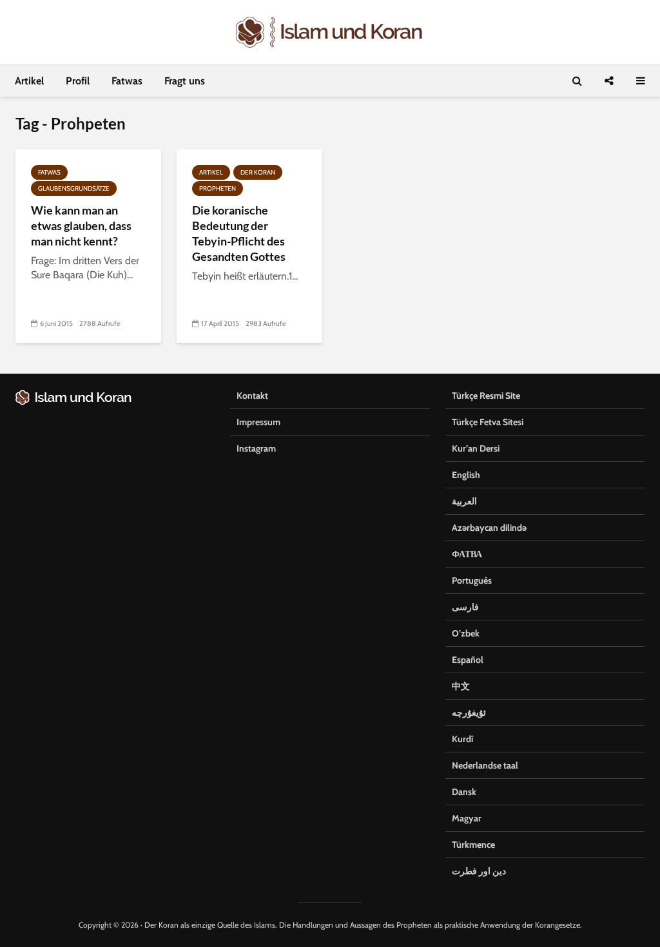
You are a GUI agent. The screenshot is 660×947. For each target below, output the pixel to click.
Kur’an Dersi (476, 448)
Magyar (466, 818)
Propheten (217, 188)
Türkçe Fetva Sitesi (487, 422)
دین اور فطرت (479, 871)
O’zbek (466, 633)
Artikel (29, 81)
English (466, 475)
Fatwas (127, 81)
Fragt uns (184, 81)
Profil (78, 81)
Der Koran (257, 172)
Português (472, 580)
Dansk (464, 792)
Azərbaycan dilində (489, 527)
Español (467, 659)
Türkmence (473, 844)
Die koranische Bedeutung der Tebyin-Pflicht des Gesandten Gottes (239, 233)
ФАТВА (467, 554)
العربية (464, 501)
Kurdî (462, 739)
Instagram (256, 448)
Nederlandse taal (485, 765)
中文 (461, 686)
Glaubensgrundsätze (74, 188)
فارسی (465, 607)
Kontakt (252, 395)
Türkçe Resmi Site (486, 395)
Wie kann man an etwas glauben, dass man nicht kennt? (81, 225)
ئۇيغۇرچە (469, 712)
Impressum (258, 422)
